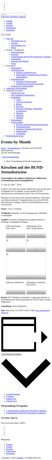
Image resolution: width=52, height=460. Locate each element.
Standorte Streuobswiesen (26, 82)
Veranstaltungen (13, 148)
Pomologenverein (23, 127)
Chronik (14, 43)
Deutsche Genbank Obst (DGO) (29, 129)
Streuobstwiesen (17, 79)
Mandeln (19, 113)
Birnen (19, 104)
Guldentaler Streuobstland (16, 88)
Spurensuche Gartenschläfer (22, 86)
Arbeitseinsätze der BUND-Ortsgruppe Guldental (31, 57)
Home (3, 148)
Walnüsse (20, 115)
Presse (13, 63)
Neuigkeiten (16, 59)
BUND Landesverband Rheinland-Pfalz (32, 124)
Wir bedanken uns (18, 45)
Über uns (9, 39)
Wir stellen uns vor (18, 41)
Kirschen (19, 106)
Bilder (13, 48)
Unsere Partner (17, 122)
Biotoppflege (16, 68)
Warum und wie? (18, 93)
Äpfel (18, 100)
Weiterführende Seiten (15, 136)
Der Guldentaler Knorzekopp (22, 95)
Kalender (14, 54)
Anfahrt (9, 23)
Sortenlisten (15, 97)
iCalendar (10, 396)
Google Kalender (13, 394)
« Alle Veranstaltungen (10, 157)
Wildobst (19, 118)
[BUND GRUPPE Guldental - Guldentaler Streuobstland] (13, 17)
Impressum (10, 30)
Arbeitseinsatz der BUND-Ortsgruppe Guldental (26, 411)
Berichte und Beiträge (20, 61)
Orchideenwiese (17, 70)
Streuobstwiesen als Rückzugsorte (29, 84)
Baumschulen (21, 131)
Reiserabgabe (16, 120)
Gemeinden (20, 134)
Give (6, 34)
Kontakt (9, 21)
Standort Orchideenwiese (26, 72)
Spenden (9, 25)
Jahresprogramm (17, 52)
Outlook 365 (11, 399)
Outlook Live (11, 401)
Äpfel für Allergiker (24, 102)
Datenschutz (11, 28)
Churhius (19, 458)
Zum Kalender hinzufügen (11, 354)
